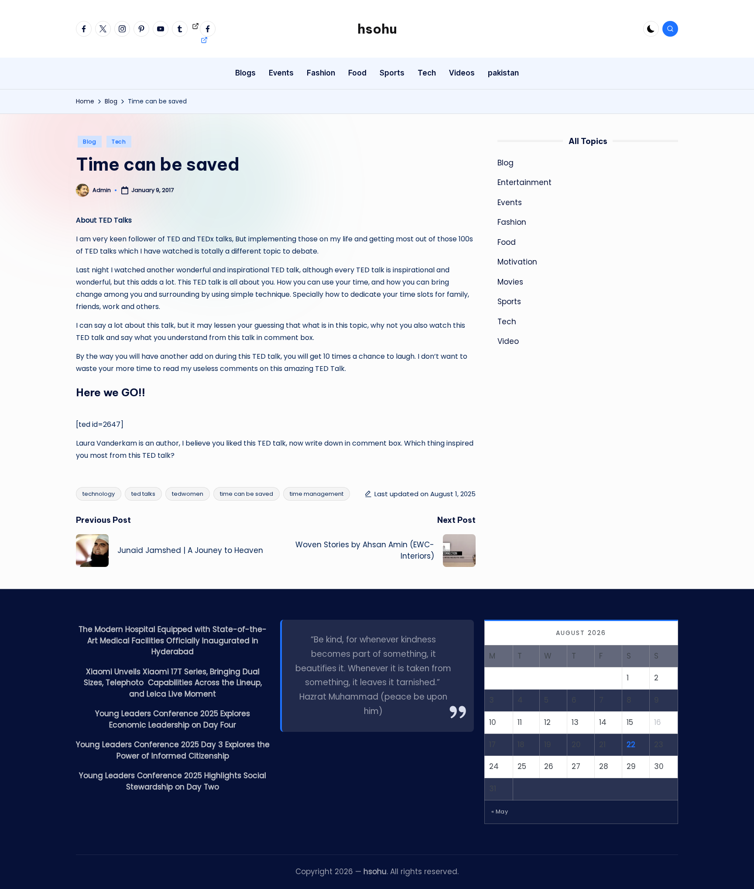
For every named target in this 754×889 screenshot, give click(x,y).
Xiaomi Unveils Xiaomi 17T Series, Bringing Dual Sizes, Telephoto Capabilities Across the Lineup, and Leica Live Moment (173, 682)
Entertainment (524, 182)
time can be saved (246, 494)
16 (657, 722)
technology (98, 494)
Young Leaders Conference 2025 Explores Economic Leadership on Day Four (172, 719)
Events (509, 202)
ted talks (143, 494)
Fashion (511, 222)
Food (506, 242)
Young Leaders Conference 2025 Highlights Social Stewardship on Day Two (172, 781)
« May (499, 811)
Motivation (517, 262)
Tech (119, 141)
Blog (89, 141)
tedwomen (187, 494)
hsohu (377, 29)
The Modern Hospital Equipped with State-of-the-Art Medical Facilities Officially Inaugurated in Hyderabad (173, 640)
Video (508, 341)
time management (316, 494)
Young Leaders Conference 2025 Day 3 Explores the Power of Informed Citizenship (173, 750)
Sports (509, 301)
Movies (510, 282)
